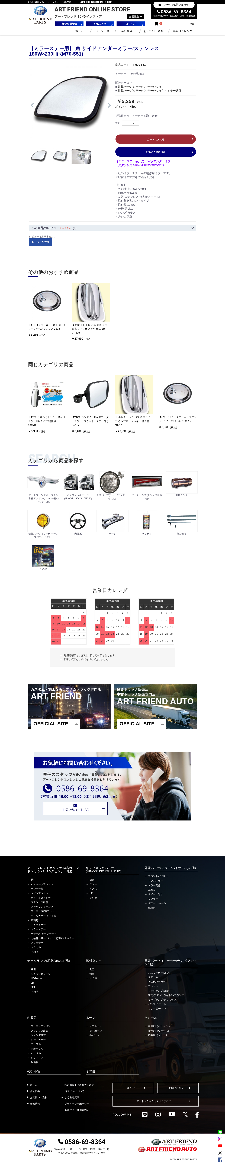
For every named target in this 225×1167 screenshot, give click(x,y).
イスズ (93, 888)
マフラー (153, 898)
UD (91, 893)
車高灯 (34, 920)
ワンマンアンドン (41, 1026)
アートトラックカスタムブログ (154, 1101)
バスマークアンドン (42, 884)
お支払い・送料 (153, 31)
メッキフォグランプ (42, 906)
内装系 (32, 1017)
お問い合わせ (176, 1087)
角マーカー (154, 977)
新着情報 (35, 1103)
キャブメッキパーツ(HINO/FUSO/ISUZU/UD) (103, 869)
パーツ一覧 (102, 31)
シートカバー (38, 1039)
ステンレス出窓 (39, 902)
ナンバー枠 (37, 888)
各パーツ (94, 1035)
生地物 (34, 1062)
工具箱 (152, 889)
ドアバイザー (38, 924)
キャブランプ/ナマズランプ (163, 999)
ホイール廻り (155, 894)
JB (32, 982)
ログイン (131, 1087)
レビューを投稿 (40, 242)
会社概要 (127, 31)
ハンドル (36, 1053)
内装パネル (37, 1048)
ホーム (79, 31)
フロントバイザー (158, 876)
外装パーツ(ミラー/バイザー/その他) (140, 86)
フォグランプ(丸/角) (159, 990)
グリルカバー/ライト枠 (43, 915)
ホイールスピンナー (42, 897)
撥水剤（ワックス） (159, 1030)
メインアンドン (39, 893)
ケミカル (36, 947)
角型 (91, 973)
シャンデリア (38, 1035)
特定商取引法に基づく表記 (79, 1084)
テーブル (36, 1044)
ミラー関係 (174, 90)
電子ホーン (95, 1030)
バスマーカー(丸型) (159, 972)
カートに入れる (155, 139)
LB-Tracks (36, 978)
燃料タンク (94, 961)
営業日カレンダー (184, 31)
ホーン (90, 1017)
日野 (91, 879)
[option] (70, 103)
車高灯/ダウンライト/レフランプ (166, 995)
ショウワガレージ (41, 973)
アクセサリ (37, 942)
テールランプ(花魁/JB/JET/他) (48, 961)
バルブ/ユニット (157, 1004)
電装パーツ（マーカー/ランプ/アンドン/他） (170, 962)
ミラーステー (38, 929)
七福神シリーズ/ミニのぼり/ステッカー (52, 938)
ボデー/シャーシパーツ (43, 933)
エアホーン (95, 1026)
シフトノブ (37, 1057)
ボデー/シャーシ (157, 903)
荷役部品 (33, 1071)
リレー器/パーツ (157, 1008)
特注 (33, 879)
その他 (34, 951)
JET (33, 987)
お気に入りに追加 (156, 151)
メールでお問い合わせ (176, 4)
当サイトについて (74, 1091)
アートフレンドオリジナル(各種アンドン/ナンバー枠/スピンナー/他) (53, 869)
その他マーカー (156, 981)
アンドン (153, 986)
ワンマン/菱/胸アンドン (44, 911)
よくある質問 (72, 1097)
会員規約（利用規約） (77, 1110)
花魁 (33, 969)
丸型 (91, 969)
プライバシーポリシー (77, 1103)
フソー (93, 884)
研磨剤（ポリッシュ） (160, 1026)
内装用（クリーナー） (160, 1035)
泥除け (152, 907)
